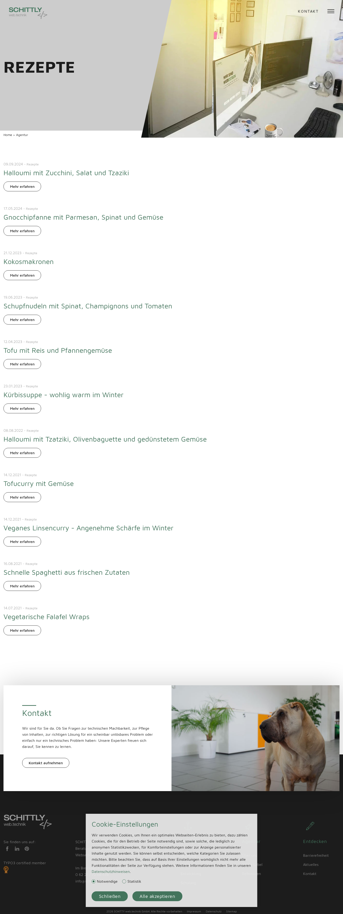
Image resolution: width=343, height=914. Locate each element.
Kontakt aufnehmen (46, 763)
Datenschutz (213, 911)
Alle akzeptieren (157, 896)
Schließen (110, 896)
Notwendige (107, 881)
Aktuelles (310, 864)
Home (8, 135)
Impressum (194, 911)
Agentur (22, 135)
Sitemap (231, 911)
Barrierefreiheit (316, 855)
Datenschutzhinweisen (111, 871)
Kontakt (308, 11)
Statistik (134, 881)
